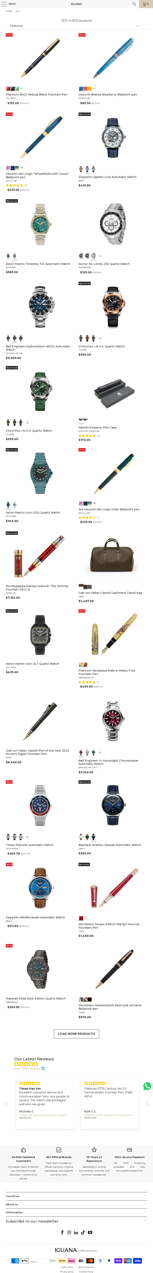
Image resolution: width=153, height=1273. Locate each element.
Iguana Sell (91, 1250)
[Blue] (8, 256)
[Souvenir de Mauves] (8, 167)
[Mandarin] (89, 88)
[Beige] (81, 169)
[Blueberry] (81, 88)
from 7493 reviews (27, 1068)
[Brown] (81, 586)
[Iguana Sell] (76, 4)
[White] (87, 169)
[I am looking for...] (134, 4)
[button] (15, 185)
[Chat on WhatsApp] (147, 1088)
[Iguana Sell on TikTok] (83, 1232)
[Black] (12, 88)
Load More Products (76, 1034)
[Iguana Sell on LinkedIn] (76, 1232)
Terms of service (86, 1267)
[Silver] (8, 837)
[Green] (17, 88)
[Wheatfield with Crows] (12, 167)
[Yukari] (85, 421)
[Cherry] (85, 88)
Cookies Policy (86, 1271)
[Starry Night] (17, 167)
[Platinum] (81, 998)
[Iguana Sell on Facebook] (63, 1232)
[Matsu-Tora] (85, 664)
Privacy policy (67, 1271)
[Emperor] (81, 421)
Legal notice (67, 1267)
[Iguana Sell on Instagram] (69, 1232)
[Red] (8, 88)
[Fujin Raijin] (81, 664)
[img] (78, 1064)
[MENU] (2, 4)
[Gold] (89, 998)
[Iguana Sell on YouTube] (90, 1232)
